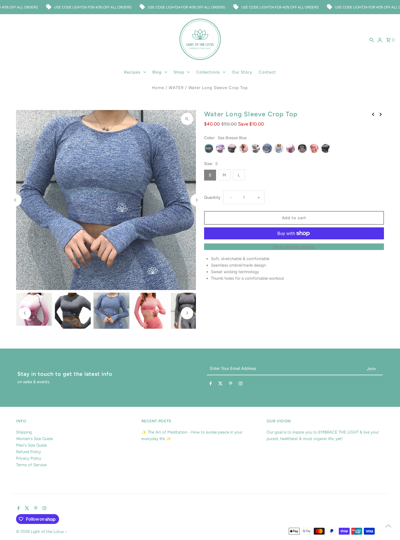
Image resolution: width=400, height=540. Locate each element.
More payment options (294, 246)
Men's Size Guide (31, 445)
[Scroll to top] (388, 526)
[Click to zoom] (187, 119)
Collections (208, 72)
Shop (179, 72)
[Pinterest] (230, 384)
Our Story (242, 72)
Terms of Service (31, 464)
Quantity (212, 197)
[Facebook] (211, 384)
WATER (176, 87)
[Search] (371, 40)
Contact (267, 72)
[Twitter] (220, 384)
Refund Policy (28, 451)
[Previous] (15, 200)
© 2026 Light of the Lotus (40, 531)
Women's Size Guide (34, 438)
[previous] (373, 114)
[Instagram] (240, 384)
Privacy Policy (28, 458)
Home (158, 87)
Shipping (24, 432)
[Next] (196, 200)
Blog (157, 72)
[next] (380, 114)
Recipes (132, 72)
